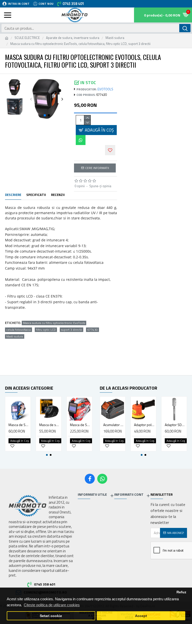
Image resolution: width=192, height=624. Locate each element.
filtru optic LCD (46, 329)
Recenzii (58, 195)
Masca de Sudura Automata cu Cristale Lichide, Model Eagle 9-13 (18, 425)
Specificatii (36, 195)
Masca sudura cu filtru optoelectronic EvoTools (54, 323)
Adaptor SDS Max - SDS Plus (175, 425)
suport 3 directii (71, 329)
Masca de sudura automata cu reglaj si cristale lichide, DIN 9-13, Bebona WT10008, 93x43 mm (49, 425)
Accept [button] (141, 616)
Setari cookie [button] (51, 616)
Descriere (13, 195)
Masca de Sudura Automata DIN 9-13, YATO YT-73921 (80, 425)
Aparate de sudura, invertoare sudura (72, 37)
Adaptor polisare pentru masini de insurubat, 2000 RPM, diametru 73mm (144, 425)
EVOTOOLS (105, 89)
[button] (31, 99)
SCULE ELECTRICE (27, 37)
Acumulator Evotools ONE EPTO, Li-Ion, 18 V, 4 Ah (113, 425)
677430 (92, 329)
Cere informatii (97, 167)
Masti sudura (115, 37)
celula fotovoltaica (18, 329)
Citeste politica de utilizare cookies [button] (52, 605)
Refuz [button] (181, 592)
